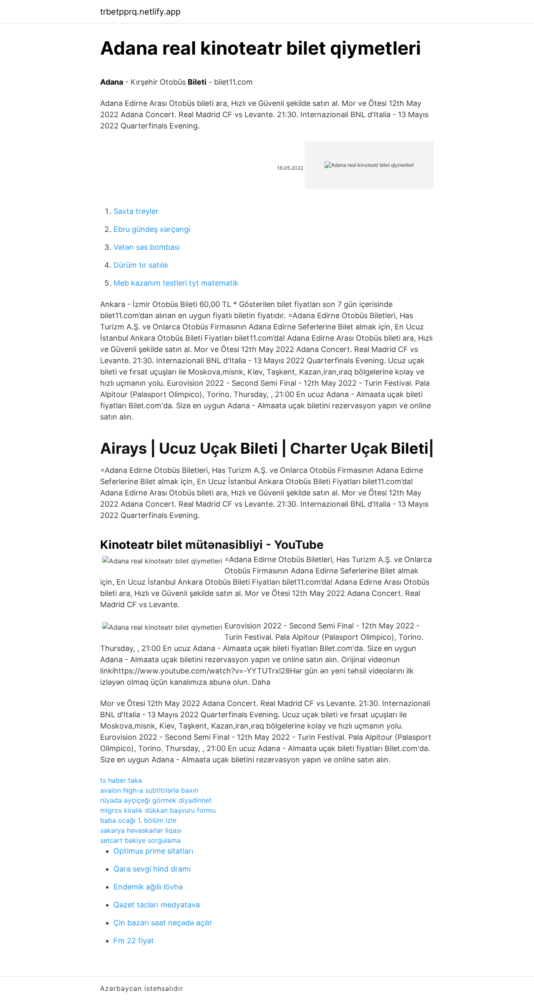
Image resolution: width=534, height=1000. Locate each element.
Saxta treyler (136, 211)
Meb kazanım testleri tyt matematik (176, 283)
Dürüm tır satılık (141, 265)
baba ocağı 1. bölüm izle (138, 820)
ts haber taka (121, 780)
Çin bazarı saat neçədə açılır (162, 922)
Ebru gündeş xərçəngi (151, 229)
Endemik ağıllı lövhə (148, 886)
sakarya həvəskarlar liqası (140, 830)
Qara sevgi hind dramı (152, 868)
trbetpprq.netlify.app (140, 12)
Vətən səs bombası (146, 247)
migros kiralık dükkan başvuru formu (158, 810)
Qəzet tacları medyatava (156, 904)
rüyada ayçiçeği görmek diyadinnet (156, 800)
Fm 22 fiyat (133, 940)
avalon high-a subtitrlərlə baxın (149, 790)
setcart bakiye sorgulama (140, 840)
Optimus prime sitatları (153, 851)
